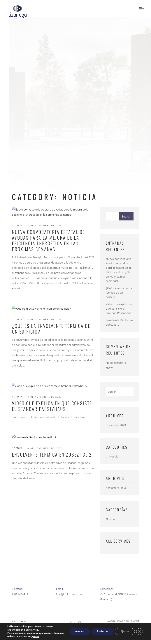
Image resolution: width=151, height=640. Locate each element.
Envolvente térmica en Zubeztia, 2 (52, 454)
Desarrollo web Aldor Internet (123, 621)
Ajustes (124, 631)
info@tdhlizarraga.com (70, 594)
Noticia (17, 225)
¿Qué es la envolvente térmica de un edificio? (51, 328)
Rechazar (102, 631)
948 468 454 (20, 594)
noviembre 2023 (116, 425)
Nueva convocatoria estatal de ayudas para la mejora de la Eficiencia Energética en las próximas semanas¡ (48, 240)
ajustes (35, 636)
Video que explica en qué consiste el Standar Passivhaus (52, 406)
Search (126, 216)
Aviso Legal (19, 621)
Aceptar (79, 631)
